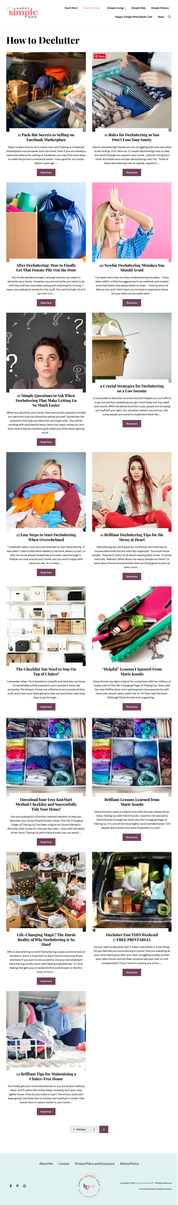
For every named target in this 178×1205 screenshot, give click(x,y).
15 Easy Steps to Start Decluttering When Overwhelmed (46, 537)
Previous (80, 1129)
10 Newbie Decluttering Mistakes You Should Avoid (131, 267)
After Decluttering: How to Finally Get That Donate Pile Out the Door (46, 267)
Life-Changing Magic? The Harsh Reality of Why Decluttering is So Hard (46, 939)
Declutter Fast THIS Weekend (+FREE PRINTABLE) (132, 937)
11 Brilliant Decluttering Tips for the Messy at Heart (131, 537)
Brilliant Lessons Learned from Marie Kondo (131, 802)
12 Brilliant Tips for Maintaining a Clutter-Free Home (46, 1076)
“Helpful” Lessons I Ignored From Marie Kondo (132, 671)
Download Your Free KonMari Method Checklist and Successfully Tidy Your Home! (46, 804)
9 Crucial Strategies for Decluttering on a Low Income (132, 388)
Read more (48, 173)
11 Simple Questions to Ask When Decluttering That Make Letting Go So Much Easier (46, 400)
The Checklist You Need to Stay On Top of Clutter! (46, 671)
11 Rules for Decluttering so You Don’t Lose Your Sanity (131, 137)
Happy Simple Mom (144, 1183)
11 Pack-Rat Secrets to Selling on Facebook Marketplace (46, 137)
